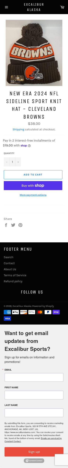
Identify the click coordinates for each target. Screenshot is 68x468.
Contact (9, 263)
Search (8, 257)
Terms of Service (15, 275)
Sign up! (34, 452)
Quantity (9, 153)
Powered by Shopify (43, 306)
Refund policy (13, 281)
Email (8, 370)
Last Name (11, 405)
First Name (11, 387)
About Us (10, 269)
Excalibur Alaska (34, 7)
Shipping (18, 129)
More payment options (33, 194)
